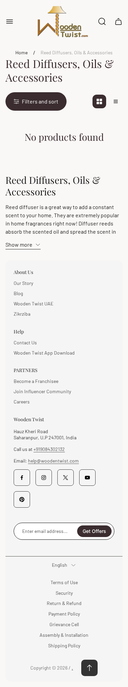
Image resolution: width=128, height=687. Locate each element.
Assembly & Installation (64, 635)
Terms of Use (64, 582)
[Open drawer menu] (9, 21)
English (59, 565)
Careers (22, 401)
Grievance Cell (64, 624)
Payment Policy (64, 614)
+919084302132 (49, 449)
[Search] (102, 21)
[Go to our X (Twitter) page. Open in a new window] (65, 477)
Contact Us (25, 342)
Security (64, 593)
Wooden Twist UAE (33, 303)
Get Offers (94, 531)
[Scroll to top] (89, 668)
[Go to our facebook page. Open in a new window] (22, 477)
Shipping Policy (64, 645)
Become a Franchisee (36, 381)
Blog (18, 293)
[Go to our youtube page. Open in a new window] (87, 477)
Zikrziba (22, 314)
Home (21, 52)
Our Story (23, 283)
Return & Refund (64, 603)
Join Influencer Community (42, 391)
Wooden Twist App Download (44, 353)
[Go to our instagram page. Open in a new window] (43, 477)
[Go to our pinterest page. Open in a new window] (22, 499)
